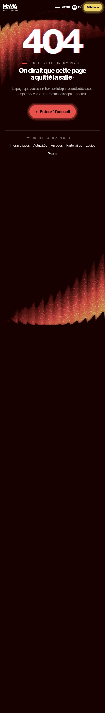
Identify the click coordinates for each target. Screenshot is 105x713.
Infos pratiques (20, 145)
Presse (52, 154)
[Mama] (10, 7)
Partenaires (74, 145)
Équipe (90, 145)
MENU (66, 7)
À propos (57, 145)
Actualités (40, 145)
